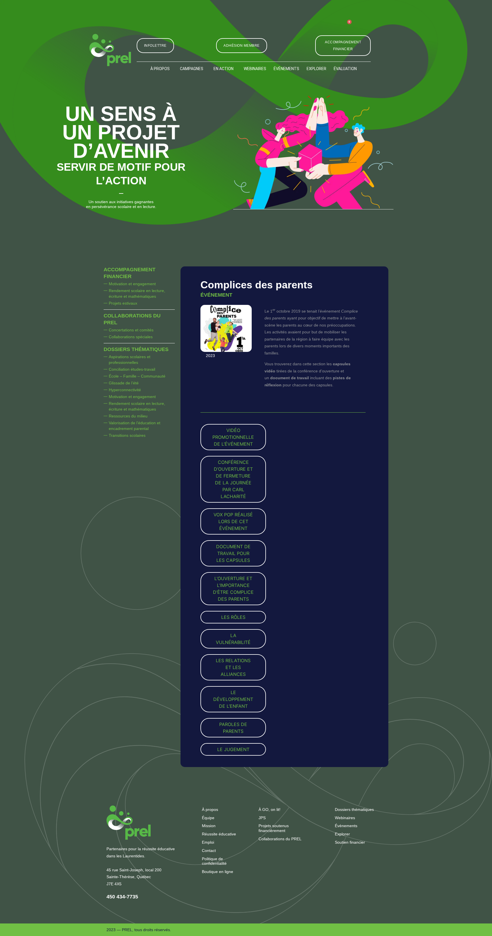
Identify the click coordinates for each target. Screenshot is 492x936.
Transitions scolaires (127, 435)
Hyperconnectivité (125, 390)
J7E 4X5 (114, 884)
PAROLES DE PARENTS (233, 727)
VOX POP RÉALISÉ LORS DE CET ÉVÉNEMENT (233, 521)
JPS (262, 817)
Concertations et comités (131, 330)
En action (223, 68)
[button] (364, 26)
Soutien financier (350, 842)
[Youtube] (331, 27)
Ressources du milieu (128, 416)
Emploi (208, 842)
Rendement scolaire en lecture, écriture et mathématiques (137, 293)
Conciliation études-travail (132, 369)
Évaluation (345, 68)
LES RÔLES (233, 617)
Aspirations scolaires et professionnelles (129, 359)
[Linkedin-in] (318, 27)
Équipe (208, 817)
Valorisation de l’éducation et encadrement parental (134, 426)
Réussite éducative (219, 834)
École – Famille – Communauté (137, 376)
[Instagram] (292, 27)
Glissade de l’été (124, 383)
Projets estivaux (123, 303)
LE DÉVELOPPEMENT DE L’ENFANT (233, 699)
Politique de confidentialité (214, 861)
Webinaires (255, 68)
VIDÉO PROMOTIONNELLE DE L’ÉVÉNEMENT (233, 437)
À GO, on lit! (269, 809)
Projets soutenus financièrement (274, 828)
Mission (209, 825)
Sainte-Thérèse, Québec (128, 876)
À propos (160, 68)
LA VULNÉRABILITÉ (233, 639)
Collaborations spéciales (131, 337)
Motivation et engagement (132, 284)
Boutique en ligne (217, 871)
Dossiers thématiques (136, 349)
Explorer (316, 68)
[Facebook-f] (305, 27)
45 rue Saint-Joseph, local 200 (133, 870)
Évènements (286, 68)
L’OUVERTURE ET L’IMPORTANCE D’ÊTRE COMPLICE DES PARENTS (233, 589)
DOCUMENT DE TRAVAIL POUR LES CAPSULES (233, 553)
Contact (209, 850)
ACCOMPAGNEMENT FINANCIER (129, 273)
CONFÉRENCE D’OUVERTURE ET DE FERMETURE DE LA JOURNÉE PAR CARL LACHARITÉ (233, 479)
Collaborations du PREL (132, 319)
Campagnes (191, 68)
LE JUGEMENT (233, 749)
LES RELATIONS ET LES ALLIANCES (233, 667)
